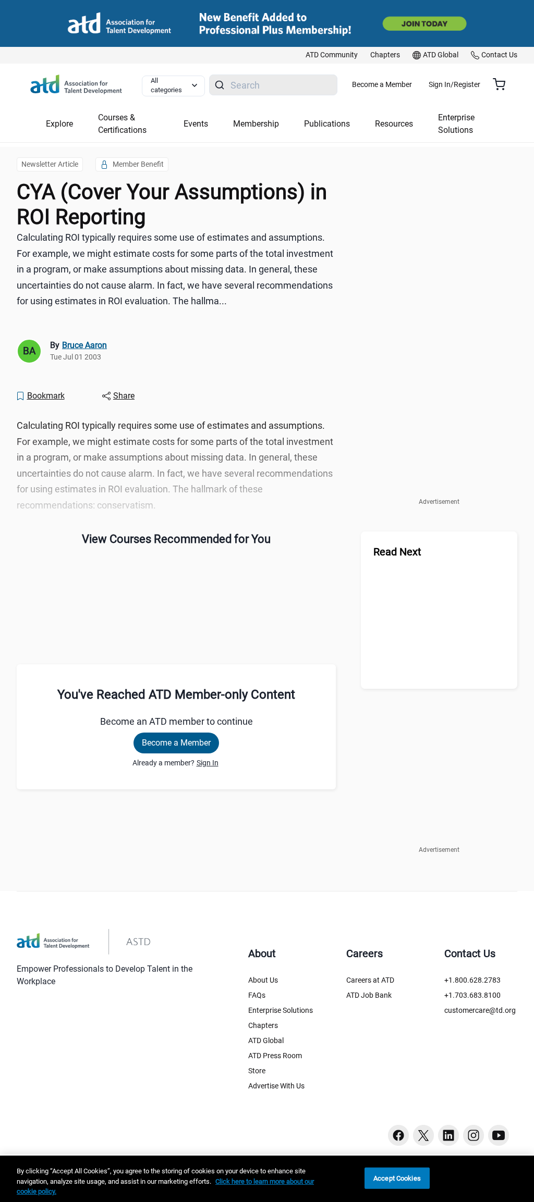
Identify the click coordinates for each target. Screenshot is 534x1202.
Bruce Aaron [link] (84, 345)
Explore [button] (59, 124)
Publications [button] (327, 124)
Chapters (263, 1025)
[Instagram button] (473, 1135)
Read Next (397, 552)
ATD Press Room (275, 1055)
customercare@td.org (480, 1010)
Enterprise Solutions (280, 1010)
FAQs (256, 995)
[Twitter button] (423, 1135)
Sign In (208, 763)
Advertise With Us (276, 1086)
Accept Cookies (397, 1178)
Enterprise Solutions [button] (456, 124)
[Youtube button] (498, 1135)
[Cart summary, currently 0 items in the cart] (503, 84)
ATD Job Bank (369, 995)
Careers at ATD (370, 980)
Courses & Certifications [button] (122, 124)
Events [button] (196, 124)
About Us (263, 980)
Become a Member (382, 84)
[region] (267, 1179)
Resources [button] (394, 124)
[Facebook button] (398, 1135)
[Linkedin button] (448, 1135)
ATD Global (266, 1040)
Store (256, 1071)
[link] (332, 55)
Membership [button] (256, 124)
